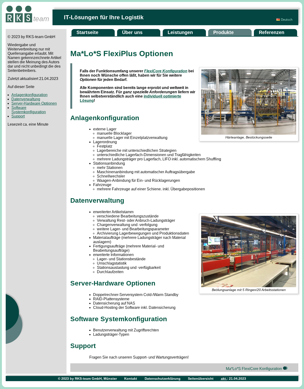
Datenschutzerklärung (162, 378)
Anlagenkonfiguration (29, 95)
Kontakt (130, 378)
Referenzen (271, 32)
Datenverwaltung (25, 99)
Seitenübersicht (201, 378)
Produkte (223, 32)
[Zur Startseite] (29, 17)
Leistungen (180, 32)
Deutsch (286, 19)
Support (18, 116)
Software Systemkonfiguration (28, 110)
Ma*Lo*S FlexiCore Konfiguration (254, 369)
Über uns (132, 32)
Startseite (87, 32)
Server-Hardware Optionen (34, 103)
